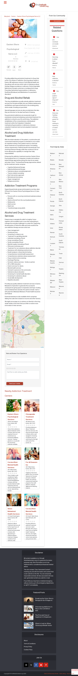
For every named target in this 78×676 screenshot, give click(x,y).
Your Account (70, 673)
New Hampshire (61, 166)
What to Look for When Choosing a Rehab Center (43, 624)
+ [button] (4, 313)
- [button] (4, 315)
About (26, 640)
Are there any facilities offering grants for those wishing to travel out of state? (55, 119)
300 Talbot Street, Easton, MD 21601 (12, 470)
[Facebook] (36, 665)
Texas (60, 253)
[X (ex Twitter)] (31, 665)
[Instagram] (26, 665)
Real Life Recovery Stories (51, 673)
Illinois (52, 219)
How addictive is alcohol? (55, 78)
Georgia (52, 206)
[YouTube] (41, 665)
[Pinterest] (46, 665)
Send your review (14, 383)
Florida (52, 201)
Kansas (52, 232)
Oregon (61, 216)
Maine (52, 250)
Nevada (61, 160)
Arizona (52, 164)
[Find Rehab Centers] (39, 5)
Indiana (52, 223)
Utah (60, 258)
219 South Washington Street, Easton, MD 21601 (14, 517)
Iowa (51, 228)
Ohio (60, 205)
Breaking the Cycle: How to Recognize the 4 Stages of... (44, 599)
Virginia (61, 269)
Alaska (52, 160)
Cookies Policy (28, 649)
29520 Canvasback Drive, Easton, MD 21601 (13, 423)
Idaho (51, 214)
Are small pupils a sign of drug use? (55, 95)
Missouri (52, 287)
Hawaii (52, 210)
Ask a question (57, 21)
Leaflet (42, 347)
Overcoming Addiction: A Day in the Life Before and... (43, 608)
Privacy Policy (28, 646)
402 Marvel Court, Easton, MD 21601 (30, 422)
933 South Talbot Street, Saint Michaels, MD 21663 (32, 517)
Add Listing (62, 673)
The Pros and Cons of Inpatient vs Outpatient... (43, 616)
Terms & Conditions (30, 643)
